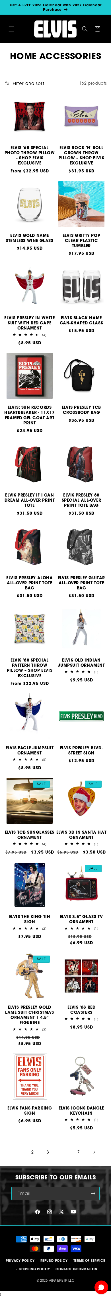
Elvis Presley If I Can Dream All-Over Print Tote (30, 500)
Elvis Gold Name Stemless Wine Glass (29, 238)
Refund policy (54, 1261)
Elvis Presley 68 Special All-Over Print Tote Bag (81, 500)
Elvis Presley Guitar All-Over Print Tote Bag (81, 583)
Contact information (76, 1269)
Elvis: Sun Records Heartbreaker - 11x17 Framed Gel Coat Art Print (29, 415)
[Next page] (94, 1152)
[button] (11, 29)
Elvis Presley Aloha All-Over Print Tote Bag (29, 583)
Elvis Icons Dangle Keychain (81, 1111)
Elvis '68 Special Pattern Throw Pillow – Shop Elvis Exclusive (29, 668)
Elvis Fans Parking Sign (29, 1111)
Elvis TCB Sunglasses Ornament (29, 835)
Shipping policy (34, 1269)
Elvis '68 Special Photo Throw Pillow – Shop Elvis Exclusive (30, 155)
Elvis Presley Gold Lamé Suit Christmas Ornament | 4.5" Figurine (29, 1015)
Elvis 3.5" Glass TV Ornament (81, 919)
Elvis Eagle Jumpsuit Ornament (30, 750)
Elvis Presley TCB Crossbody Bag (81, 410)
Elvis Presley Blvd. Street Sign (81, 750)
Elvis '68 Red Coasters (81, 1010)
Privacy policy (20, 1261)
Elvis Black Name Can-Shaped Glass (81, 320)
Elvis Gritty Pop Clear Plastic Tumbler (81, 240)
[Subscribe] (93, 1193)
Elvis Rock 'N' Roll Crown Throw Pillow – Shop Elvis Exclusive (81, 155)
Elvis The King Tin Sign (29, 919)
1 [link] (17, 1152)
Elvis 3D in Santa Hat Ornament (81, 835)
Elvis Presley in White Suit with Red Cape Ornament (29, 323)
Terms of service (89, 1261)
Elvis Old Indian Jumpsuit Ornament (81, 663)
